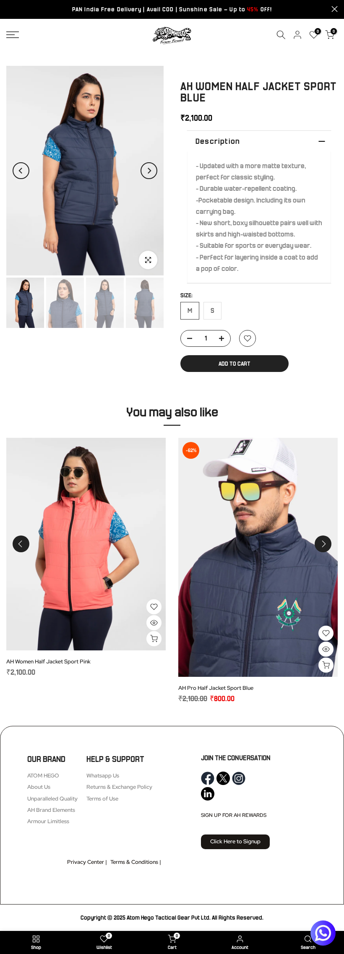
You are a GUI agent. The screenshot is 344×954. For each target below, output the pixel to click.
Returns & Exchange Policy (119, 786)
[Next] (149, 170)
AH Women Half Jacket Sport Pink (48, 661)
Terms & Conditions (134, 862)
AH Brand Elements (51, 810)
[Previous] (21, 170)
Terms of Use (102, 798)
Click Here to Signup (235, 841)
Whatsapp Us (102, 775)
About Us (38, 786)
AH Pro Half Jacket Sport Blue (215, 687)
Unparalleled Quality (52, 798)
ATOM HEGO (43, 775)
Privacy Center (85, 862)
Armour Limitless (48, 821)
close (9, 9)
